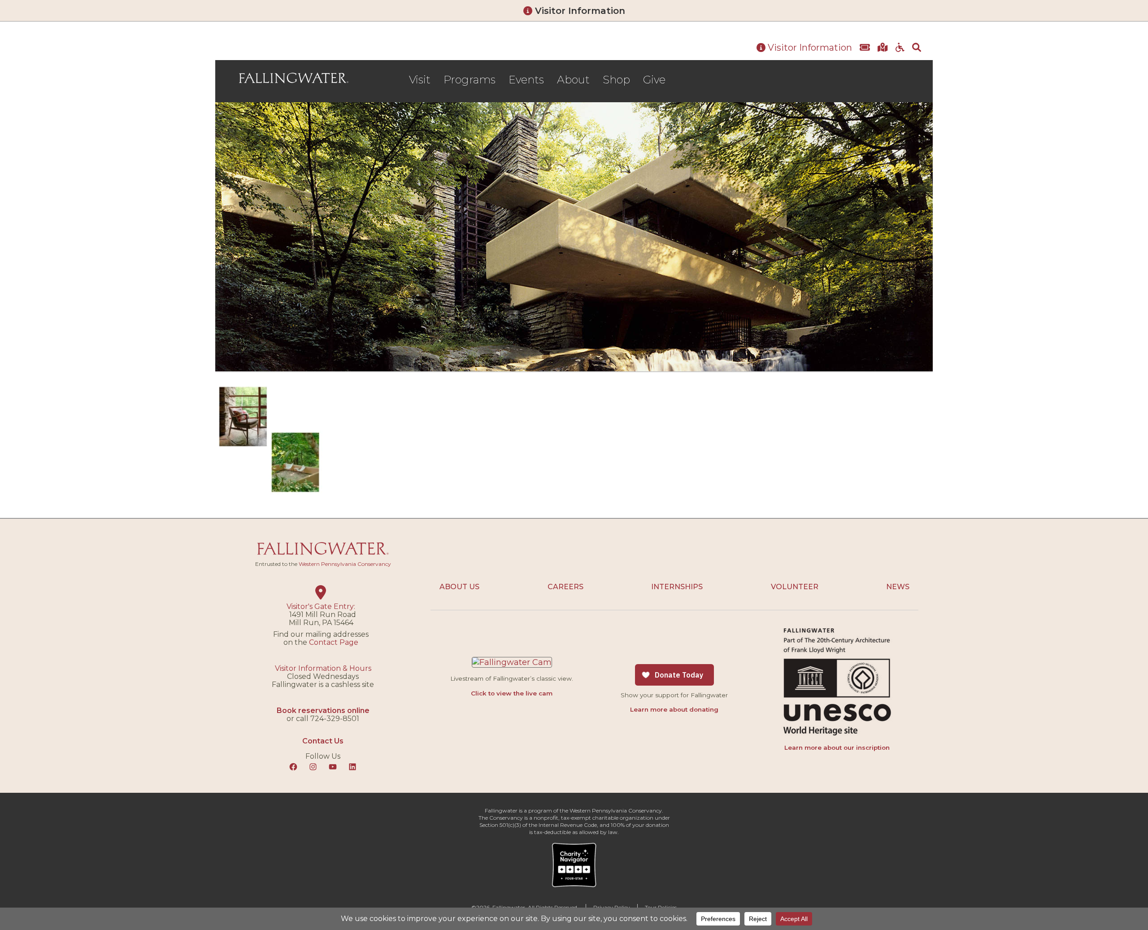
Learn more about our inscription (837, 747)
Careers (565, 586)
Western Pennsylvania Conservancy (345, 564)
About (573, 79)
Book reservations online (323, 710)
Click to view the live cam (511, 693)
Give (654, 79)
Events (526, 79)
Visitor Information (578, 10)
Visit (419, 79)
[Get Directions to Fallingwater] (883, 48)
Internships (677, 586)
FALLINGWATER (294, 78)
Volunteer (794, 586)
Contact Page (333, 642)
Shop (616, 79)
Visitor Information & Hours (323, 668)
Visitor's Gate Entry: (321, 606)
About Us (459, 586)
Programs (470, 79)
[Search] (916, 48)
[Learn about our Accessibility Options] (900, 48)
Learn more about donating (674, 709)
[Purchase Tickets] (865, 48)
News (897, 586)
